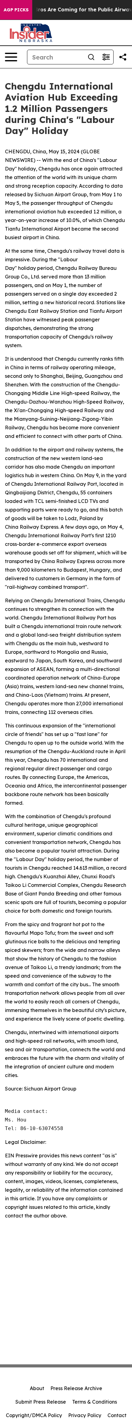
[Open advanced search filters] (106, 57)
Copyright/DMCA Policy (34, 1415)
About (37, 1388)
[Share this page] (122, 57)
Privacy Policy (84, 1415)
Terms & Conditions (94, 1402)
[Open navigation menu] (11, 57)
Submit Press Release (40, 1402)
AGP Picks (16, 10)
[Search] (91, 57)
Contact (116, 1415)
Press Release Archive (76, 1388)
